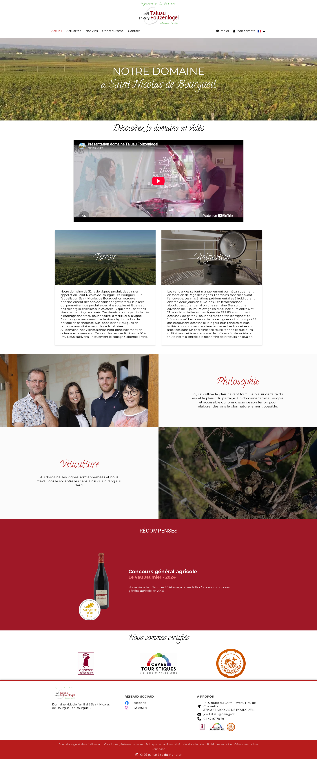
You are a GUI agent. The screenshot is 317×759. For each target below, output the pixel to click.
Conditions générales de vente (123, 744)
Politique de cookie (219, 744)
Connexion (158, 749)
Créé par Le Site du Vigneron (161, 754)
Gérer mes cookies (246, 744)
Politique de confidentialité (162, 744)
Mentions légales (193, 744)
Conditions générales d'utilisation (80, 744)
